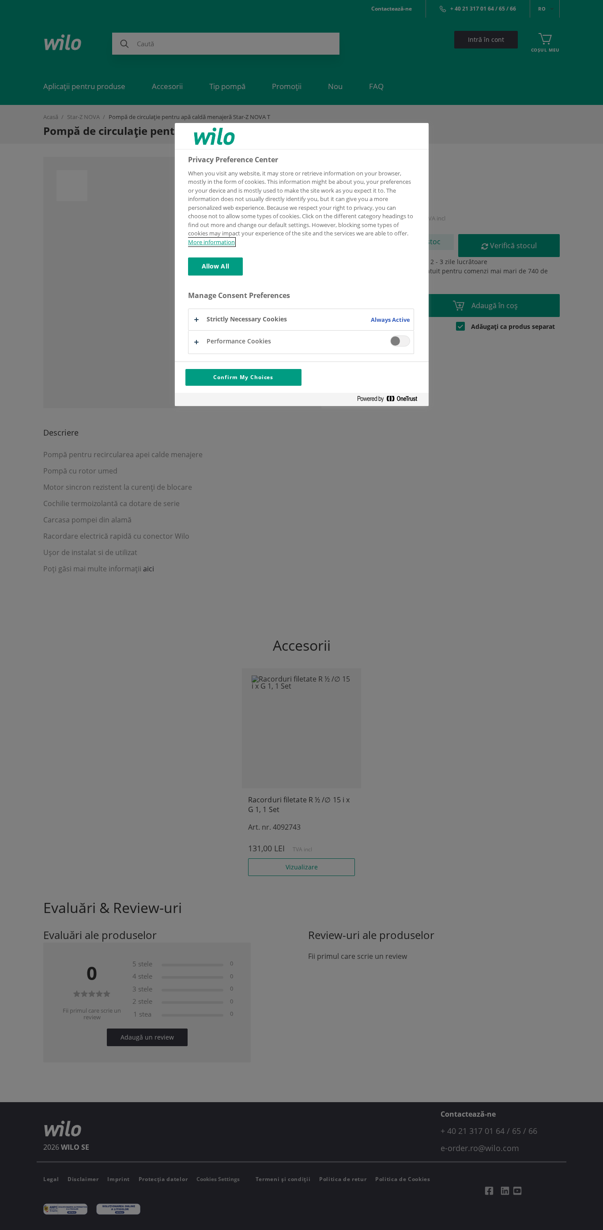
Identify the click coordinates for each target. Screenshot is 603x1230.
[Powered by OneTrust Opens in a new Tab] (390, 400)
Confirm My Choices (243, 377)
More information (211, 242)
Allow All (215, 266)
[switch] (400, 341)
